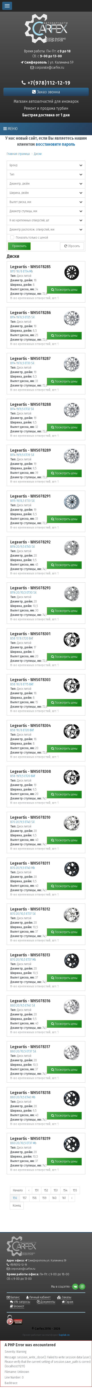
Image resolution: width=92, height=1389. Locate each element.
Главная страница (18, 154)
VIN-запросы (21, 1302)
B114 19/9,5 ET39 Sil (22, 455)
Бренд (13, 165)
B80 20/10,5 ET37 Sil (23, 1051)
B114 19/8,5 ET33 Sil (22, 363)
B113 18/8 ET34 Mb (21, 271)
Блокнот (18, 1306)
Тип (12, 174)
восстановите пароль (55, 144)
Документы (47, 1302)
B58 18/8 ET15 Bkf (21, 684)
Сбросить (73, 246)
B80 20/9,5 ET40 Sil (22, 1005)
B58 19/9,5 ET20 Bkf (22, 776)
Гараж (69, 1302)
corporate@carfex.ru (49, 67)
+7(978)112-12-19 (48, 83)
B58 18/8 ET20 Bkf (22, 730)
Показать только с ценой (32, 237)
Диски (38, 154)
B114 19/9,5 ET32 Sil (22, 409)
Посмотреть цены (65, 290)
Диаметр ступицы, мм (23, 211)
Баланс (15, 1297)
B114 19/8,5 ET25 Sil (22, 317)
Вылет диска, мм (20, 202)
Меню (12, 128)
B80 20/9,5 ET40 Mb (22, 1097)
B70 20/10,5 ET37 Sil (23, 914)
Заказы (66, 1297)
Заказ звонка (48, 91)
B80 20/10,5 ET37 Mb (23, 1143)
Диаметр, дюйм (20, 184)
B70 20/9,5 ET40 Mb (22, 868)
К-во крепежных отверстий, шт (29, 220)
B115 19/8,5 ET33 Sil (22, 501)
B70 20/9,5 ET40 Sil (22, 822)
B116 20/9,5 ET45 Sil (22, 547)
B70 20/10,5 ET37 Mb (23, 960)
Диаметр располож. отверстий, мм (32, 229)
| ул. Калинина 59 (48, 62)
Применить (19, 246)
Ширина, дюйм (19, 193)
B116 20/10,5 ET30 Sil (23, 592)
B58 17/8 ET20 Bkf (21, 638)
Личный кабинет (39, 1297)
